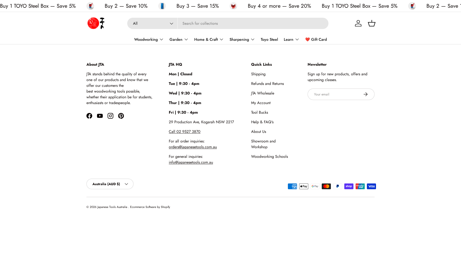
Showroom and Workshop (263, 144)
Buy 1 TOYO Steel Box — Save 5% (38, 6)
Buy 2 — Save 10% (126, 6)
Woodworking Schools (269, 156)
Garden (176, 39)
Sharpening (239, 39)
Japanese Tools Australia (112, 207)
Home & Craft (206, 39)
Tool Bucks (259, 112)
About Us (258, 131)
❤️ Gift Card (316, 39)
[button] (371, 23)
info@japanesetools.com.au (191, 162)
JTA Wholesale (262, 93)
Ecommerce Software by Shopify (150, 207)
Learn (288, 39)
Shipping (258, 74)
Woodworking (146, 39)
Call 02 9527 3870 (184, 131)
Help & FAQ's (262, 122)
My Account (261, 103)
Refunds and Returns (267, 83)
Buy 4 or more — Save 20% (279, 6)
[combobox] (227, 23)
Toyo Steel (269, 39)
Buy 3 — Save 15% (197, 6)
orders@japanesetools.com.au (193, 147)
